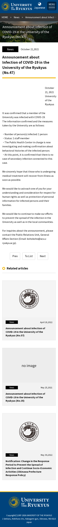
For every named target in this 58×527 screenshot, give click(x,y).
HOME (5, 17)
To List (29, 256)
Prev (15, 256)
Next (43, 256)
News (16, 17)
